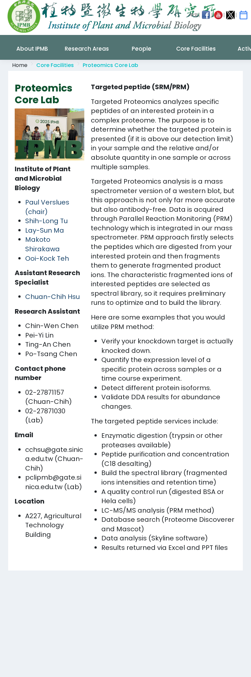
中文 (194, 15)
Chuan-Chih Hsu (52, 296)
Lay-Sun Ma (44, 230)
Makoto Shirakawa (42, 244)
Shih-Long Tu (46, 220)
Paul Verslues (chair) (47, 207)
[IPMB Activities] (243, 15)
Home (19, 65)
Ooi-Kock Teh (47, 258)
